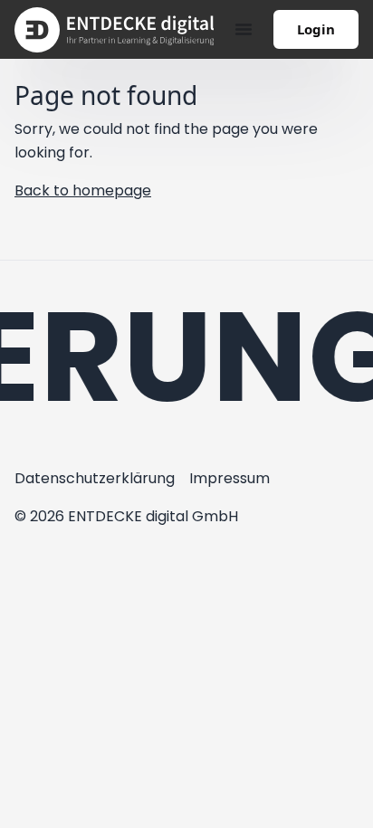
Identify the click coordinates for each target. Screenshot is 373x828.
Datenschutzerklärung (94, 478)
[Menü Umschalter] (243, 29)
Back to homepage (82, 190)
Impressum (229, 478)
